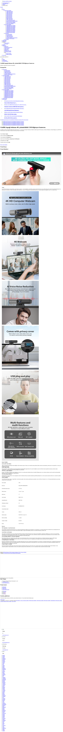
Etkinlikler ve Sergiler (7, 50)
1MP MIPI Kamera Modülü (10, 28)
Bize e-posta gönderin (3, 144)
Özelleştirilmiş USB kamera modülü (56, 600)
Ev (2, 8)
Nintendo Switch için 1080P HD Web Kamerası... (14, 106)
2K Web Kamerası (9, 35)
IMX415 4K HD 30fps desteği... (10, 114)
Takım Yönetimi (6, 48)
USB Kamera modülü (40, 600)
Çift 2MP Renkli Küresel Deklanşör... (11, 110)
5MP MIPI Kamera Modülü (10, 31)
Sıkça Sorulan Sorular (7, 51)
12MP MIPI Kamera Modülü (10, 25)
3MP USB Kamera (9, 15)
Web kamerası (6, 33)
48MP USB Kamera (9, 18)
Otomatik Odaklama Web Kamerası (11, 37)
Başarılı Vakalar (8, 53)
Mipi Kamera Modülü (7, 24)
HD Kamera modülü (47, 600)
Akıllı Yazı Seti (4, 98)
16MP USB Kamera (9, 13)
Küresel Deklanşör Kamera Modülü (9, 86)
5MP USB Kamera (9, 16)
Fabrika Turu (6, 49)
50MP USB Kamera (9, 19)
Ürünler (3, 9)
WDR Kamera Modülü (9, 23)
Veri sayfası (6, 43)
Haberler (3, 44)
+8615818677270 (5, 3)
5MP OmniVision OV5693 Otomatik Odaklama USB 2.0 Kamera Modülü (14, 552)
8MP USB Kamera (9, 17)
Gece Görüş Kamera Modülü (10, 22)
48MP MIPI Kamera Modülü (10, 30)
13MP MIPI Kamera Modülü (10, 26)
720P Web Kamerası (9, 36)
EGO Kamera (6, 39)
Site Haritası (18, 600)
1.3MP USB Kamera (9, 11)
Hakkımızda (4, 45)
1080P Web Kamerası (7, 72)
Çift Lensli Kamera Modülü (10, 20)
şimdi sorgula (2, 599)
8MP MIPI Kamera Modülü (10, 32)
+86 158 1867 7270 (5, 635)
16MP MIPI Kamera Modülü (10, 27)
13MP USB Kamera (9, 12)
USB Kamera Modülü (7, 10)
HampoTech (6, 46)
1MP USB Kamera (7, 79)
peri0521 (3, 4)
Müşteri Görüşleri (9, 54)
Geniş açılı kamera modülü (24, 600)
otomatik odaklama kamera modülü (5, 601)
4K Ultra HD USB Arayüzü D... (10, 117)
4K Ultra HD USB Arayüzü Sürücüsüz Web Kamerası (11, 553)
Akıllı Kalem (4, 40)
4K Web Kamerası (9, 34)
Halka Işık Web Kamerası (10, 38)
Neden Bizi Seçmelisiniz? (8, 47)
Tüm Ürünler (14, 601)
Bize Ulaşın (4, 55)
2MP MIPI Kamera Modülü (10, 29)
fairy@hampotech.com (5, 2)
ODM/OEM (4, 41)
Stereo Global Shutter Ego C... (10, 102)
